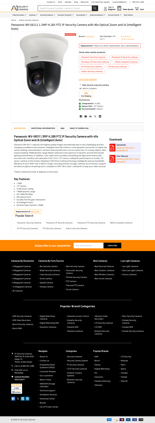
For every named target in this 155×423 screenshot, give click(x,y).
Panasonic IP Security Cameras (125, 57)
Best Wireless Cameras (104, 274)
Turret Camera (72, 289)
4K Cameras (17, 291)
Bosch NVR (17, 328)
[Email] (86, 116)
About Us (44, 356)
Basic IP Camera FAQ (79, 128)
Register (112, 9)
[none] (44, 65)
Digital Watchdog (102, 369)
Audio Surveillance (96, 15)
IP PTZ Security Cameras (91, 66)
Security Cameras (46, 15)
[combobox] (68, 8)
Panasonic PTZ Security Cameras (95, 62)
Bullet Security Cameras (50, 270)
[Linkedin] (100, 116)
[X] (95, 116)
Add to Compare (89, 88)
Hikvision (98, 385)
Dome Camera (46, 278)
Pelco (123, 364)
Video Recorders (18, 15)
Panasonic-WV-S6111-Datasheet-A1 (125, 149)
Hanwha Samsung (102, 381)
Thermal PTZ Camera (75, 285)
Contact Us (51, 2)
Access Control (113, 15)
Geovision (99, 377)
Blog (76, 2)
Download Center (47, 398)
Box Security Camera (49, 266)
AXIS (96, 356)
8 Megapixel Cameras (21, 282)
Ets (96, 373)
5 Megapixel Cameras (21, 278)
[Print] (90, 116)
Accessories (80, 15)
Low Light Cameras (130, 266)
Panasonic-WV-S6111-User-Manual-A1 (128, 160)
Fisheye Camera (46, 286)
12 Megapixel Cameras (22, 286)
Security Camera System (77, 360)
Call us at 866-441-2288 (24, 366)
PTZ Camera (71, 281)
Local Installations (119, 2)
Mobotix (124, 360)
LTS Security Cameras (104, 323)
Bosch (97, 360)
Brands (43, 402)
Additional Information (43, 128)
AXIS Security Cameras (22, 316)
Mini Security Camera (75, 266)
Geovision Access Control (78, 316)
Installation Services (48, 394)
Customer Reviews (48, 371)
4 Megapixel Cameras (21, 274)
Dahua (97, 364)
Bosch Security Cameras (22, 324)
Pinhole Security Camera (76, 277)
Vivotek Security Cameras (133, 331)
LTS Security (126, 356)
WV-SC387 (35, 211)
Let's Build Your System (100, 2)
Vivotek (124, 377)
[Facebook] (81, 116)
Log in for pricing (88, 79)
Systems (32, 15)
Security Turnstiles (64, 15)
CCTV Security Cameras (77, 369)
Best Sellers (128, 15)
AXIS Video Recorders (21, 320)
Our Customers (46, 375)
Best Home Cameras (103, 278)
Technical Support (47, 390)
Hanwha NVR (72, 327)
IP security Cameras (75, 364)
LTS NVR (98, 327)
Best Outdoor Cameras (104, 270)
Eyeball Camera (46, 282)
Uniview (124, 373)
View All (124, 381)
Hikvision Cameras (75, 331)
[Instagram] (27, 399)
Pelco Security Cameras (132, 316)
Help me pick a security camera (95, 85)
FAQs (60, 2)
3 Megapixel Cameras (21, 270)
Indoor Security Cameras (92, 71)
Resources (85, 2)
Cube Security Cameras (50, 274)
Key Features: (84, 100)
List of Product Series (49, 407)
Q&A (62, 128)
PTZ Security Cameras (117, 66)
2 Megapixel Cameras (21, 266)
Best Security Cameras (104, 266)
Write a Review (128, 39)
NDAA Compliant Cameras (126, 62)
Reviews (68, 2)
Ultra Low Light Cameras (132, 270)
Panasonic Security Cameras (93, 57)
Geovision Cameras (48, 327)
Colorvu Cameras (129, 274)
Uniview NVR (127, 327)
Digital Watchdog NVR (49, 323)
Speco (123, 369)
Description (20, 128)
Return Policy (45, 379)
